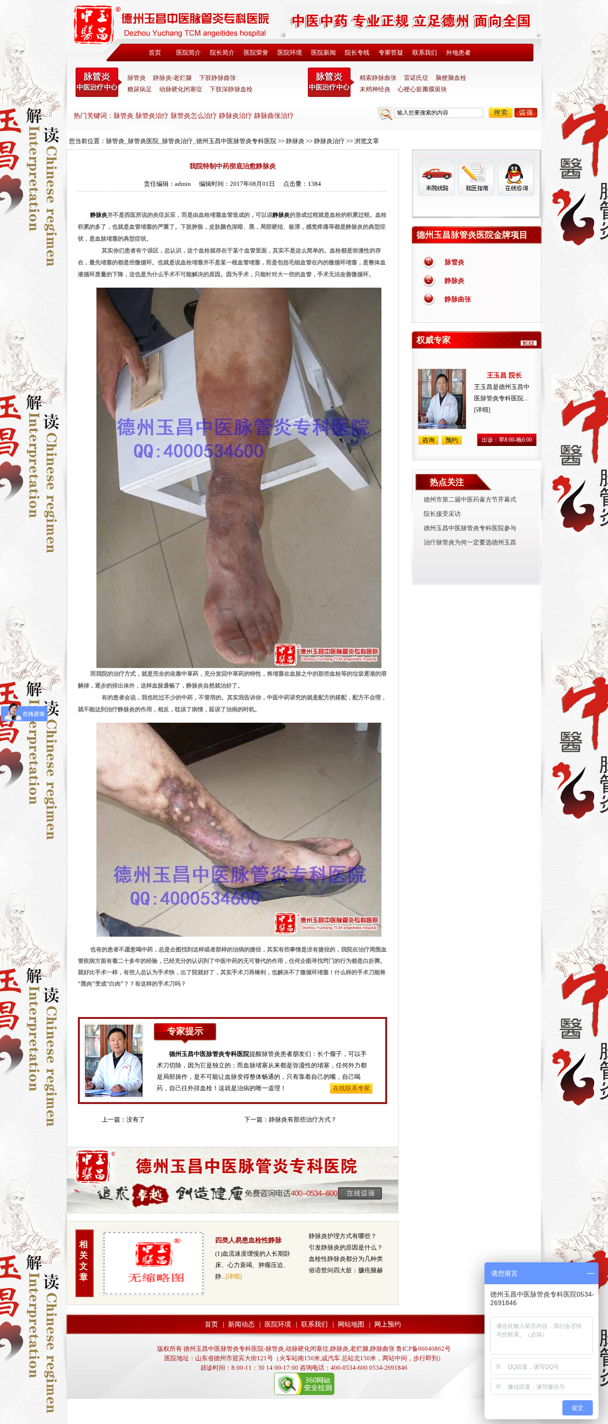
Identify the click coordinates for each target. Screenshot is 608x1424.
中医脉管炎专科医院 (99, 82)
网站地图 (351, 1324)
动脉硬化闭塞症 (180, 89)
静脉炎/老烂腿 (172, 77)
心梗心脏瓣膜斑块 (422, 89)
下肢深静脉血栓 (231, 89)
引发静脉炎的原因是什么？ (346, 1247)
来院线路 (436, 177)
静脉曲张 (458, 299)
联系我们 (424, 52)
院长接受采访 (442, 513)
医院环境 (289, 52)
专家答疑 (391, 52)
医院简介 (188, 52)
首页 (155, 52)
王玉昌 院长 (504, 375)
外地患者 (458, 52)
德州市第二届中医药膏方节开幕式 (470, 499)
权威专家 (434, 340)
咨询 (525, 112)
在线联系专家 (351, 1088)
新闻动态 (241, 1324)
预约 (452, 440)
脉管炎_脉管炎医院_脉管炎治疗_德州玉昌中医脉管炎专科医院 (191, 141)
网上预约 (387, 1324)
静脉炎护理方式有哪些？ (343, 1236)
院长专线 (357, 52)
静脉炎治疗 (329, 141)
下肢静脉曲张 (217, 77)
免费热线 (476, 207)
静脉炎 (295, 141)
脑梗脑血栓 (451, 77)
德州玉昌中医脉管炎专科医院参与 (470, 528)
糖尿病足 (139, 89)
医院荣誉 (256, 52)
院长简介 (222, 52)
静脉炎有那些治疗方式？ (303, 1119)
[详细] (234, 1276)
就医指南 (475, 177)
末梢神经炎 (375, 89)
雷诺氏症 (416, 77)
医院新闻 (323, 52)
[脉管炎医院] (173, 27)
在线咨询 (515, 177)
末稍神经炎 (331, 82)
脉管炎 (136, 77)
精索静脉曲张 (378, 77)
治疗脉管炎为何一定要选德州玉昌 (470, 542)
